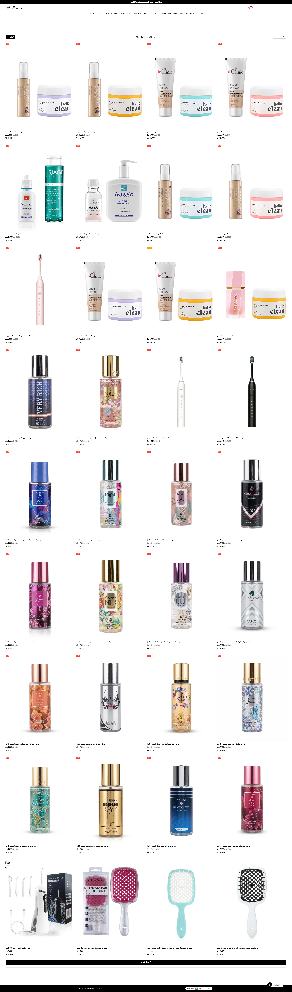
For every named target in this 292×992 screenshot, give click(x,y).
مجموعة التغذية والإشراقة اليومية (228, 234)
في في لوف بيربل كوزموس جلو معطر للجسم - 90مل (22, 642)
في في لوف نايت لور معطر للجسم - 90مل (90, 540)
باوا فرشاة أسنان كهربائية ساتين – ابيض (160, 438)
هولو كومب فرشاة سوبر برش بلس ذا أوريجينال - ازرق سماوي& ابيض (169, 948)
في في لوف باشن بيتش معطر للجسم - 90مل (162, 540)
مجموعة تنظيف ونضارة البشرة (156, 132)
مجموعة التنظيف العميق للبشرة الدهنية (88, 234)
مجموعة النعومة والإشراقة (155, 336)
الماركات (201, 13)
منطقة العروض (190, 13)
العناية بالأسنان (154, 13)
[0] (13, 8)
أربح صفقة (91, 13)
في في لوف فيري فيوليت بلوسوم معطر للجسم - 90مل (23, 540)
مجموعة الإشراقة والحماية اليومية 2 (16, 132)
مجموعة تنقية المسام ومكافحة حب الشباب (19, 234)
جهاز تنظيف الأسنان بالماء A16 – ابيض (17, 948)
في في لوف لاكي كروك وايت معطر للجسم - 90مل (233, 642)
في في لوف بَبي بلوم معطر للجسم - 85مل (231, 744)
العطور (100, 13)
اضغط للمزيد (146, 962)
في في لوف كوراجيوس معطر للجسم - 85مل (90, 744)
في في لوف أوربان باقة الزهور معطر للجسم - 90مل (164, 642)
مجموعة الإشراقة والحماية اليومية (87, 132)
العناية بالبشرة (178, 13)
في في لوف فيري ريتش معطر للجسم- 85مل (20, 438)
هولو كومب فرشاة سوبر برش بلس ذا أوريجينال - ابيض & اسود (237, 948)
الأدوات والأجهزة (125, 13)
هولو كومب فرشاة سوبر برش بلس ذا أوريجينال (91, 948)
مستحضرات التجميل (139, 13)
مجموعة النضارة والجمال (225, 132)
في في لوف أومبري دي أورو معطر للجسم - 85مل (92, 846)
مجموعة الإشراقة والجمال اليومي (228, 336)
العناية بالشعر (166, 13)
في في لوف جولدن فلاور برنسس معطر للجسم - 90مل (94, 642)
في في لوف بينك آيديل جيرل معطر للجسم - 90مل (233, 846)
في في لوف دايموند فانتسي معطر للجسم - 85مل (163, 744)
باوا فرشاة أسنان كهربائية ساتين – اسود (230, 438)
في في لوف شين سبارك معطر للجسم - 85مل (20, 846)
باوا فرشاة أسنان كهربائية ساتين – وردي (18, 336)
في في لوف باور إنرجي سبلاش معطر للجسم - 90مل (22, 744)
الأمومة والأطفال (111, 13)
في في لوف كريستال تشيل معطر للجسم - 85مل (92, 438)
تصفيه (11, 37)
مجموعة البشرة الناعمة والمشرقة (87, 336)
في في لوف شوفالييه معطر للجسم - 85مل (231, 540)
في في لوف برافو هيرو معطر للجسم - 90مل (161, 846)
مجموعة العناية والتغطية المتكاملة (158, 234)
